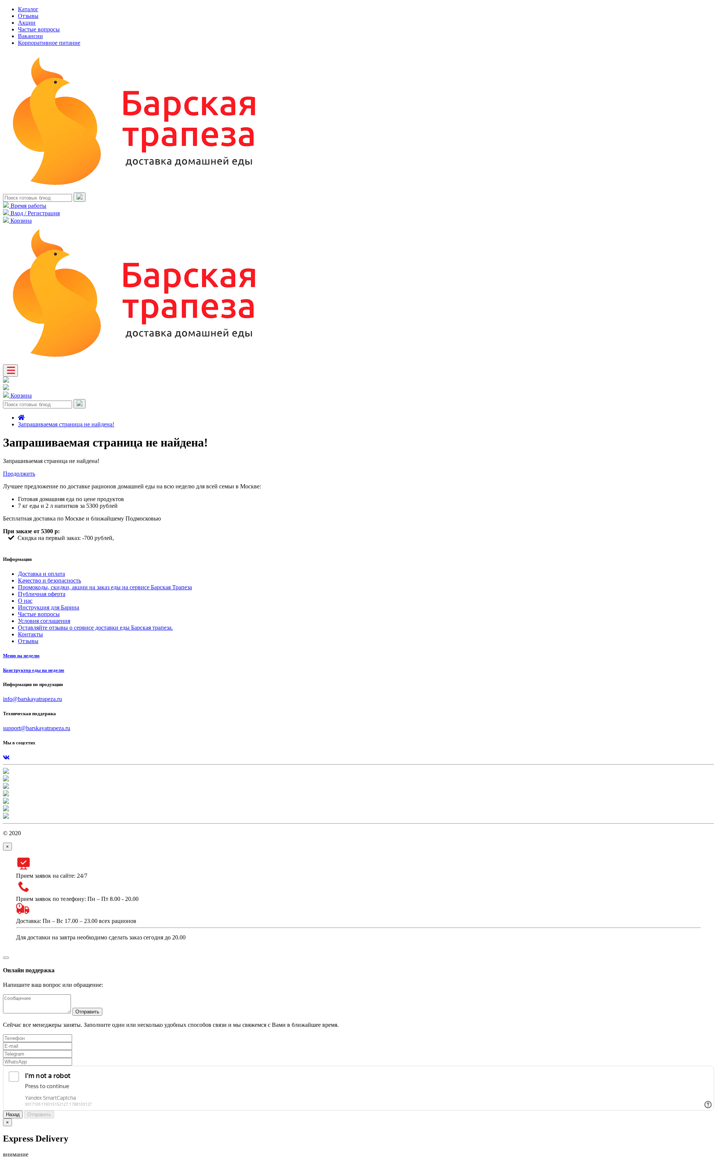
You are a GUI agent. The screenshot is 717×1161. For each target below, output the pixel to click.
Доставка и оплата (41, 574)
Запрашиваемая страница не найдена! (66, 424)
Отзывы (28, 16)
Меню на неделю (21, 655)
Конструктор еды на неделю (33, 670)
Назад (13, 1114)
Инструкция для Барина (48, 607)
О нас (25, 601)
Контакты (30, 634)
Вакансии (30, 36)
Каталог (28, 9)
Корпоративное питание (49, 43)
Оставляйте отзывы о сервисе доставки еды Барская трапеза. (95, 627)
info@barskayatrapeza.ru (32, 699)
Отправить (87, 1012)
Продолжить (19, 473)
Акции (26, 22)
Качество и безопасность (49, 580)
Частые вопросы (39, 29)
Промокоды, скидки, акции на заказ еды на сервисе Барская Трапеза (105, 587)
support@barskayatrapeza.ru (36, 728)
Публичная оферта (41, 594)
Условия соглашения (44, 621)
